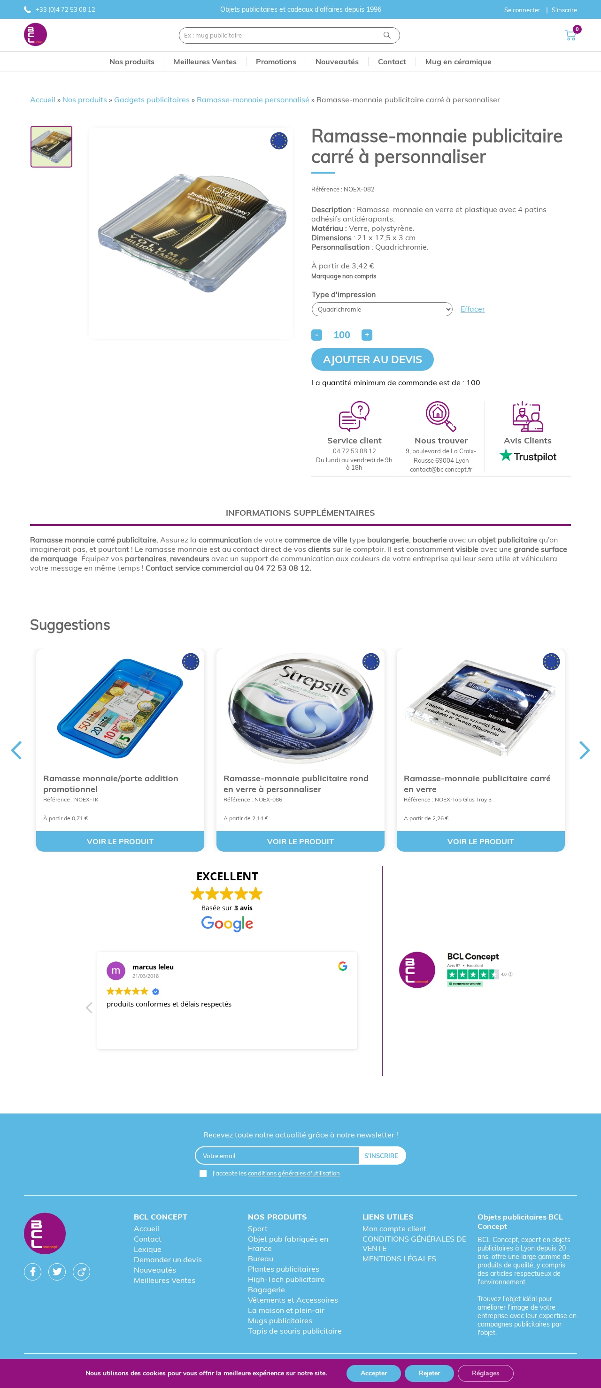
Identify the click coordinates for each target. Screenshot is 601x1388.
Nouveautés (155, 1269)
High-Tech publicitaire (286, 1279)
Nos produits (84, 99)
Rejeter (429, 1373)
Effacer (473, 308)
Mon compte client (394, 1228)
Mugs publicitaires (280, 1320)
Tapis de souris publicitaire (295, 1330)
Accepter (374, 1373)
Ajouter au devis (372, 359)
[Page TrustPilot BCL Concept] (455, 970)
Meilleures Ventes (164, 1280)
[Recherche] (387, 35)
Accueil (42, 99)
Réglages (486, 1373)
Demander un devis (168, 1259)
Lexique (148, 1249)
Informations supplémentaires (300, 512)
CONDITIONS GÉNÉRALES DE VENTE (414, 1243)
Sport (258, 1228)
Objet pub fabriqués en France (288, 1243)
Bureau (260, 1258)
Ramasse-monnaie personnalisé (253, 99)
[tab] (300, 512)
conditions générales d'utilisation (294, 1173)
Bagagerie (266, 1289)
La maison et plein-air (286, 1310)
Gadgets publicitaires (152, 99)
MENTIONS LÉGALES (399, 1258)
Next (585, 750)
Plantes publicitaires (283, 1269)
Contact (148, 1238)
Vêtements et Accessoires (293, 1299)
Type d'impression (344, 294)
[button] (89, 1010)
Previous (16, 750)
